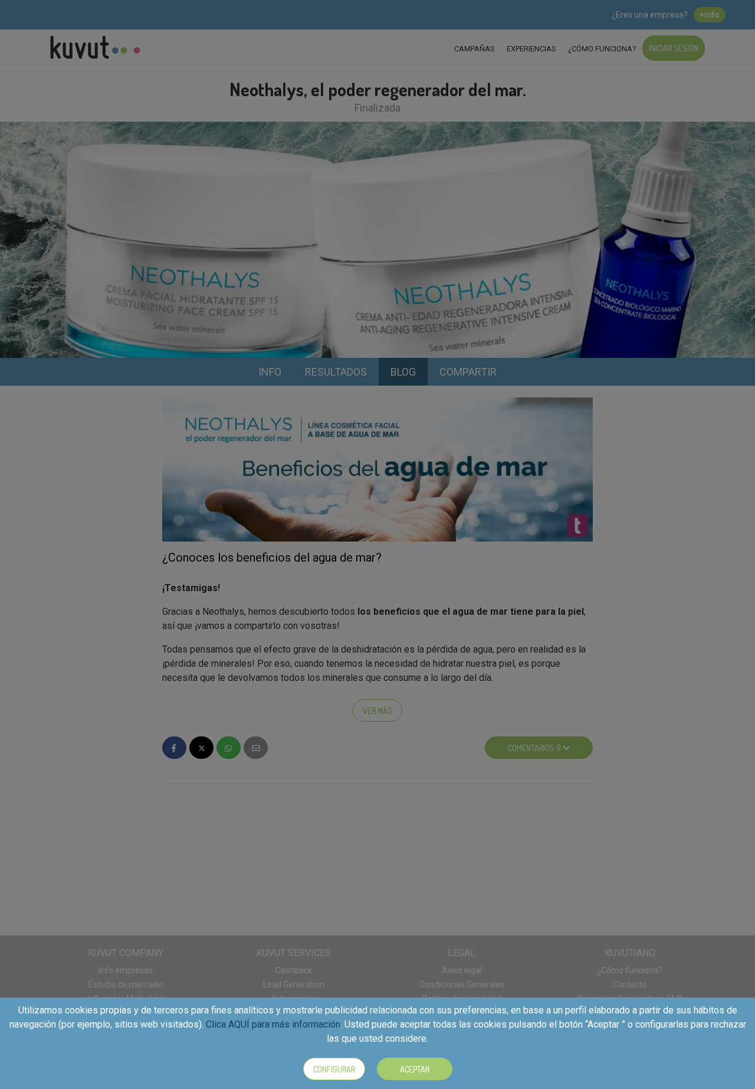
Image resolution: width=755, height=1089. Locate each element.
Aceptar (414, 1069)
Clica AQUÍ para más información (273, 1024)
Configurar (334, 1069)
